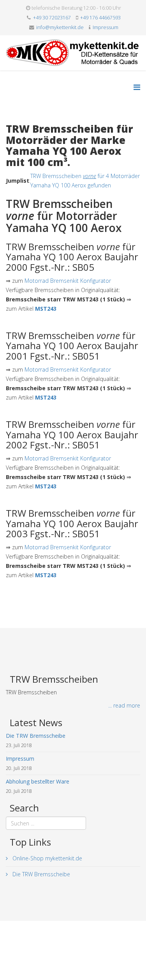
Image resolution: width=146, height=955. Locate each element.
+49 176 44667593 (100, 17)
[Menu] (137, 87)
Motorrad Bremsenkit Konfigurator (68, 280)
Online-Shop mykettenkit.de (46, 858)
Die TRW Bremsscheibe (40, 874)
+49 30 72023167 (52, 17)
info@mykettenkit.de (60, 27)
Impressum (105, 27)
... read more (124, 705)
